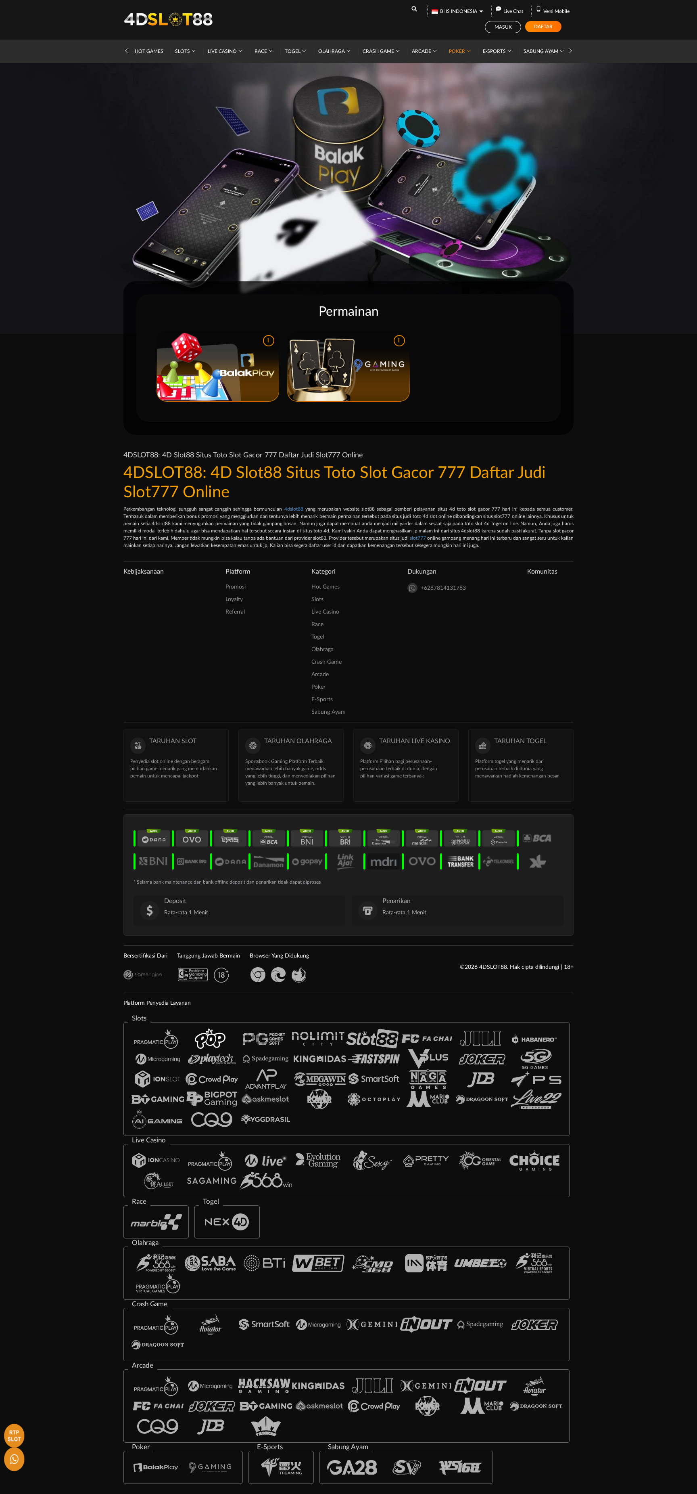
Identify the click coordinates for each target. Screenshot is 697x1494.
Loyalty (234, 599)
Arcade (422, 51)
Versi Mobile (556, 11)
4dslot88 (293, 509)
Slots (183, 51)
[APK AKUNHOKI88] (13, 1434)
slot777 (418, 538)
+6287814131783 (443, 588)
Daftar (543, 26)
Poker (457, 51)
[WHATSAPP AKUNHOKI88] (13, 1458)
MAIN (217, 366)
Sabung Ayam (541, 51)
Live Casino (223, 51)
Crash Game (379, 51)
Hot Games (149, 51)
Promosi (235, 587)
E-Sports (495, 51)
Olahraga (332, 51)
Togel (293, 51)
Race (261, 51)
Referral (235, 612)
